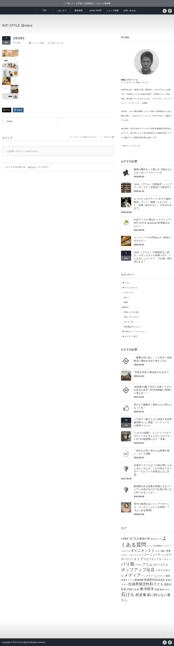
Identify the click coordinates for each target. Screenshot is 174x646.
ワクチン (161, 576)
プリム (147, 564)
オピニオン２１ (143, 550)
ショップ (136, 559)
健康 (126, 302)
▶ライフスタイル (130, 288)
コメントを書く (38, 43)
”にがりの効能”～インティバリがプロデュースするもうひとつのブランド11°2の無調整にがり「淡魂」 (153, 435)
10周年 (125, 538)
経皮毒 (141, 595)
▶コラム (126, 283)
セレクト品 (128, 322)
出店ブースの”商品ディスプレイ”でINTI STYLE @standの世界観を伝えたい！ (152, 222)
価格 (168, 576)
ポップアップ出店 (138, 569)
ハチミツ (166, 559)
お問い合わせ (129, 10)
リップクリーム (149, 576)
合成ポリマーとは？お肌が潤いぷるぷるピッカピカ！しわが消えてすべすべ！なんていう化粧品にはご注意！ (153, 470)
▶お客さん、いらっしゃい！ (135, 331)
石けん (128, 594)
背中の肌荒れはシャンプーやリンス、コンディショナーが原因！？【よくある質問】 (151, 506)
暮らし (127, 297)
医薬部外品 (151, 579)
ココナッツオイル (128, 555)
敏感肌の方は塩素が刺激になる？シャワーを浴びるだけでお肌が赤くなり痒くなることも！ (153, 489)
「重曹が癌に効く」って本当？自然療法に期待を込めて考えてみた (153, 359)
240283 (9, 121)
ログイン (32, 167)
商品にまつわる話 (131, 312)
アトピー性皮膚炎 (154, 546)
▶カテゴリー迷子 (130, 336)
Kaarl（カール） (58, 43)
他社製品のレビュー (132, 327)
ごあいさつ (61, 10)
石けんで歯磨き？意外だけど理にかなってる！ (153, 406)
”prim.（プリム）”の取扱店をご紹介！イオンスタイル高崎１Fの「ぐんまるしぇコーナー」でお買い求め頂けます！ (153, 257)
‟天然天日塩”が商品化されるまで (151, 372)
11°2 (132, 538)
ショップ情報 (112, 10)
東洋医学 (147, 589)
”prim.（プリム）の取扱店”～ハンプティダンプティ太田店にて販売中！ (153, 186)
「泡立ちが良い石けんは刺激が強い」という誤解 (151, 452)
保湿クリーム (127, 580)
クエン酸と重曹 (163, 551)
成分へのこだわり (131, 317)
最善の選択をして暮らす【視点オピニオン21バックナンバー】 (153, 171)
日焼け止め (133, 589)
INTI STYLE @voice (17, 25)
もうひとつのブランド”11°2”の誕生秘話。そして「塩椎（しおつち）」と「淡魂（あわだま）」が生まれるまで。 (153, 203)
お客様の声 (143, 538)
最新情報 (78, 10)
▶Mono (125, 307)
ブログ (138, 565)
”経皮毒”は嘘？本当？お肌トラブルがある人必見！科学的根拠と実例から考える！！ (153, 389)
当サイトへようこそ (131, 146)
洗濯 (157, 589)
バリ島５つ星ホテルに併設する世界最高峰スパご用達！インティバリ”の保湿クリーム (153, 422)
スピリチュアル (153, 559)
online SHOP (96, 10)
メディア (132, 575)
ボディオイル (160, 564)
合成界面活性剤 (140, 584)
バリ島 (128, 564)
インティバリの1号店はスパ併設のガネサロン (152, 239)
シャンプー (142, 554)
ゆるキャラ (156, 539)
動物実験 (139, 580)
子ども (158, 584)
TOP (44, 10)
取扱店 (161, 580)
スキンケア (128, 293)
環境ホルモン (165, 589)
